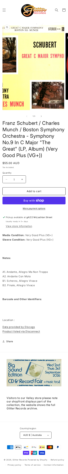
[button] (4, 10)
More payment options (34, 208)
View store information (19, 226)
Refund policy (57, 460)
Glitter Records (20, 460)
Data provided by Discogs (18, 327)
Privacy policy (14, 465)
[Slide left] (26, 116)
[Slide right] (41, 116)
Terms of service (33, 465)
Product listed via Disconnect (21, 331)
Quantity (6, 172)
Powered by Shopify (37, 460)
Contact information (54, 465)
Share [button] (9, 341)
